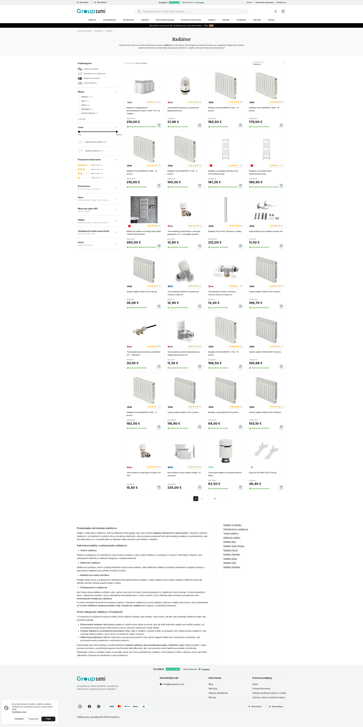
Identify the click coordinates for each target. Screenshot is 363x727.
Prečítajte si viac (19, 712)
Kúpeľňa (145, 20)
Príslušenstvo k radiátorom (235, 529)
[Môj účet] (276, 11)
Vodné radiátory (231, 533)
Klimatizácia (128, 20)
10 (215, 498)
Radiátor (109, 31)
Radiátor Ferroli (230, 550)
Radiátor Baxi (229, 541)
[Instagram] (80, 706)
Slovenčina (101, 2)
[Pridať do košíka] (159, 125)
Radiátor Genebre (231, 567)
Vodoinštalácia (109, 20)
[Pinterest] (98, 706)
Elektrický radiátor (231, 537)
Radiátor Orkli (229, 563)
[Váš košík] (283, 11)
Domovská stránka (84, 31)
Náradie (226, 20)
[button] (154, 102)
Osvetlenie (241, 20)
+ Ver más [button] (82, 119)
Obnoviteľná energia (165, 20)
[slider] (79, 132)
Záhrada (257, 20)
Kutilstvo (212, 20)
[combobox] (191, 11)
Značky (271, 20)
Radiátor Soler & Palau (233, 546)
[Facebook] (89, 706)
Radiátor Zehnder (231, 554)
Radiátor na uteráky (232, 525)
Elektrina (92, 20)
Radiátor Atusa (230, 558)
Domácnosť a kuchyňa (191, 20)
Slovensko (83, 2)
